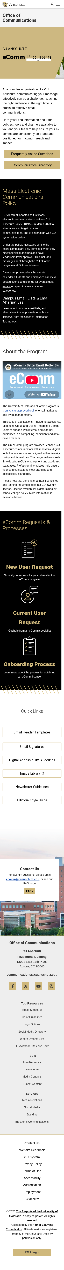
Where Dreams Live (32, 1038)
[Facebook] (13, 991)
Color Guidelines (32, 1017)
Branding (32, 1114)
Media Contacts (32, 1076)
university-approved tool (19, 410)
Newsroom (32, 1069)
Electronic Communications (32, 1121)
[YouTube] (38, 991)
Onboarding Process (29, 664)
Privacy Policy (32, 1164)
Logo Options (32, 1024)
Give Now (32, 1199)
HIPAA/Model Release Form (32, 1046)
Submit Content (32, 1084)
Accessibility (32, 1178)
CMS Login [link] (32, 1252)
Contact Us (32, 1143)
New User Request (29, 567)
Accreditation (32, 1185)
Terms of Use (32, 1171)
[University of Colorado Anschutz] (14, 4)
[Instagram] (51, 991)
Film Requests (32, 1062)
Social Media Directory (32, 1031)
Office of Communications (20, 18)
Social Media (32, 1107)
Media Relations (32, 1100)
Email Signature (32, 1009)
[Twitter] (26, 991)
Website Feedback (32, 1150)
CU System (32, 1157)
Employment (32, 1192)
